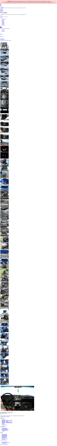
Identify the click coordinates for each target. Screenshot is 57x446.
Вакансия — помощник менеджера (7, 420)
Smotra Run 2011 (4, 436)
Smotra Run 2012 (4, 435)
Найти (1, 17)
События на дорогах (5, 430)
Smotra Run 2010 (4, 437)
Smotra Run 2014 (4, 434)
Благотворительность (5, 429)
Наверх (1, 11)
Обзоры (3, 20)
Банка (1, 39)
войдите (8, 416)
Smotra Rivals (4, 439)
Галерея (3, 31)
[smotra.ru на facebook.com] (0, 5)
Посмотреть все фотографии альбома (5, 40)
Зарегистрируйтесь (3, 416)
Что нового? (4, 419)
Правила (3, 423)
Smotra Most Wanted (5, 438)
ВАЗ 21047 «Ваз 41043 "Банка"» (5, 28)
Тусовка (3, 23)
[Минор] (1, 27)
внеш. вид (1, 36)
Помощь (3, 424)
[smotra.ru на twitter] (0, 6)
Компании (3, 22)
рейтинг (1, 34)
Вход (1, 12)
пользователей (21, 14)
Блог (2, 30)
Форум (3, 24)
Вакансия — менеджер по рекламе (7, 422)
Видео (3, 21)
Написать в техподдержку (4, 444)
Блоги (3, 19)
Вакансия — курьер (5, 421)
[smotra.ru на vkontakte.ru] (0, 4)
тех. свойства (2, 38)
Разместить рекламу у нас (6, 442)
